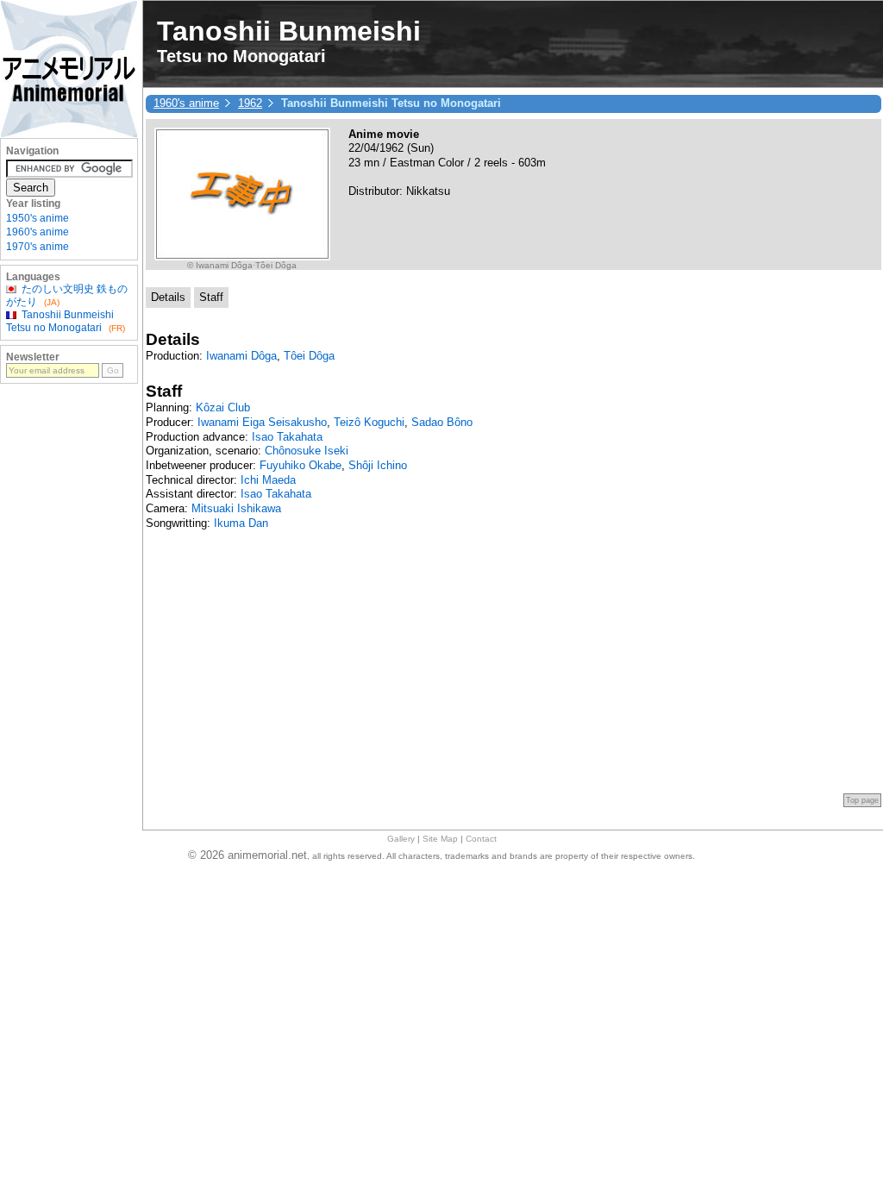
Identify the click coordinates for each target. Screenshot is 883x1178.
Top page (862, 800)
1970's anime (37, 247)
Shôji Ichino (377, 465)
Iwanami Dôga (241, 355)
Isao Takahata (287, 436)
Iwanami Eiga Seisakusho (262, 422)
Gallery (401, 838)
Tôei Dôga (309, 355)
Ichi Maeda (268, 479)
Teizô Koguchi (369, 422)
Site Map (440, 838)
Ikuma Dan (241, 523)
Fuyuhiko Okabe (300, 465)
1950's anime (37, 218)
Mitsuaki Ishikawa (236, 508)
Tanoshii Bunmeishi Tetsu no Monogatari (60, 321)
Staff (211, 297)
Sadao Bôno (442, 422)
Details (168, 297)
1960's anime (186, 103)
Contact (481, 838)
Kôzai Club (223, 407)
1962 (250, 103)
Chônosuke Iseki (306, 450)
